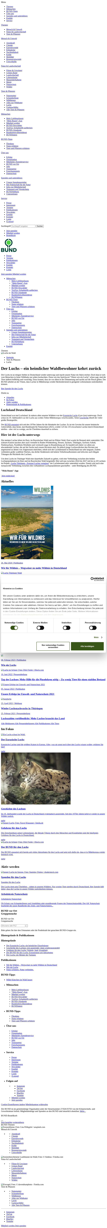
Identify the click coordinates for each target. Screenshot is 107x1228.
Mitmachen (11, 9)
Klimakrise (10, 50)
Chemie (9, 45)
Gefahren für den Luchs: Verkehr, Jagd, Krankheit (26, 950)
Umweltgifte (11, 61)
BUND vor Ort (12, 164)
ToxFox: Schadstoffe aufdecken (19, 128)
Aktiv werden (12, 402)
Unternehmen (11, 194)
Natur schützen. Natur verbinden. (20, 970)
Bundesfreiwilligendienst (16, 132)
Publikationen (12, 210)
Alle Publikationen (42, 723)
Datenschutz (11, 173)
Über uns (10, 13)
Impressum (10, 205)
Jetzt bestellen (6, 1122)
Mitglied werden (13, 123)
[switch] (40, 628)
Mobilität (10, 57)
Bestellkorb (11, 235)
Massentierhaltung (13, 80)
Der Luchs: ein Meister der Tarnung (21, 955)
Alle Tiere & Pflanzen (15, 110)
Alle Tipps (54, 723)
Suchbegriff (6, 226)
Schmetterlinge (12, 98)
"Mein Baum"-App (14, 121)
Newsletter (10, 212)
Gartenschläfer (12, 107)
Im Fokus (10, 400)
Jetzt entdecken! (8, 476)
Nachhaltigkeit (12, 52)
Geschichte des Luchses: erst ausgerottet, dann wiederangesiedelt (33, 948)
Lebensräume (11, 77)
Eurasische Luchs (70, 415)
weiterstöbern (18, 1122)
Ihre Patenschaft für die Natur (18, 185)
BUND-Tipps (12, 11)
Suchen (40, 226)
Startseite (10, 357)
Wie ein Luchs (12, 967)
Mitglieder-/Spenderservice (17, 162)
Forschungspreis (13, 171)
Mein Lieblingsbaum (14, 118)
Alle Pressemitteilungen (25, 723)
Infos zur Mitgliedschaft (16, 187)
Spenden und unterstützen (17, 16)
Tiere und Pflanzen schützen (17, 148)
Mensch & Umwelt (14, 29)
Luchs (8, 105)
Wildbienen (11, 100)
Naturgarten (11, 96)
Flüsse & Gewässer (14, 70)
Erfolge (9, 157)
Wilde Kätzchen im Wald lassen (19, 980)
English (9, 18)
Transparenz (11, 169)
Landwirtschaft (12, 75)
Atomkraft (10, 43)
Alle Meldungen (8, 723)
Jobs (8, 166)
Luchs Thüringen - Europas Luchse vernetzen (30, 463)
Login (8, 219)
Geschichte (84, 418)
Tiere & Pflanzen (13, 34)
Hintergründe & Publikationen (18, 404)
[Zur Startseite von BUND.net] (9, 251)
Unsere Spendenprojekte (16, 182)
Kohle (8, 54)
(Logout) (10, 221)
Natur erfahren (12, 146)
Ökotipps (10, 144)
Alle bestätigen (87, 646)
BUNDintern (11, 135)
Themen (9, 6)
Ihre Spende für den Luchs (12, 388)
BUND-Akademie (14, 130)
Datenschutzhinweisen (32, 614)
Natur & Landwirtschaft (16, 32)
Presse (8, 203)
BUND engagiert (12, 424)
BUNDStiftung (12, 192)
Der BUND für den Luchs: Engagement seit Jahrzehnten (29, 953)
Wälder (9, 87)
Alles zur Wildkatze (14, 103)
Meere (8, 82)
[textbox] (23, 226)
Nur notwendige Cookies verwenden (53, 646)
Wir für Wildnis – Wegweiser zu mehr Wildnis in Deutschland (31, 965)
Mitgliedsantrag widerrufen (37, 1104)
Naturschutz (11, 84)
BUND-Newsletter (14, 125)
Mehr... (83, 1111)
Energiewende (12, 47)
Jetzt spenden (11, 231)
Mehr (96, 637)
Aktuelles (10, 397)
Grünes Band (11, 73)
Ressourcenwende (13, 59)
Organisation (11, 159)
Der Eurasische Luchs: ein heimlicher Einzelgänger (27, 945)
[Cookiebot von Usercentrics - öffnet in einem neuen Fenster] (92, 579)
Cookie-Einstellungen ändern (13, 1104)
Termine (9, 207)
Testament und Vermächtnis (17, 189)
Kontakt (9, 217)
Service (9, 20)
